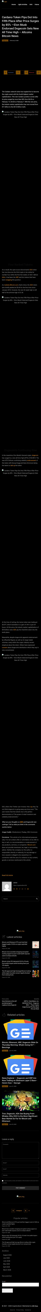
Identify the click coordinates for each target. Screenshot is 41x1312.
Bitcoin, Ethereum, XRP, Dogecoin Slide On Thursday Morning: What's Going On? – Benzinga (20, 1045)
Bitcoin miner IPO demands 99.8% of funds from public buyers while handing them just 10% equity (15, 963)
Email (4, 1281)
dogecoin (35, 455)
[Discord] (17, 888)
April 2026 (6, 1267)
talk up (12, 465)
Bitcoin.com (31, 845)
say (31, 807)
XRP (17, 277)
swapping (9, 280)
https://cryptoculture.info (20, 885)
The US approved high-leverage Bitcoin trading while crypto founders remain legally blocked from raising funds (16, 973)
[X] (25, 888)
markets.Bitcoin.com (11, 285)
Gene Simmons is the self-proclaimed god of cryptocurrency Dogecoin (9, 1003)
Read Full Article (7, 875)
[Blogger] (14, 888)
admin (15, 883)
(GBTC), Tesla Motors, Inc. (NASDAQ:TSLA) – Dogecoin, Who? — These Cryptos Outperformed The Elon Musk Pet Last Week (30, 1005)
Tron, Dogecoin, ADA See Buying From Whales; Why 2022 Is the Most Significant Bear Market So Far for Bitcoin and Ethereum (19, 1117)
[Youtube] (28, 888)
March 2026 (7, 1270)
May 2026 (6, 1264)
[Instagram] (22, 888)
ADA (30, 270)
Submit (7, 1290)
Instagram (19, 1210)
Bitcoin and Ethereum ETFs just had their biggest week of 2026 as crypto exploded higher (14, 944)
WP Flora (35, 1306)
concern (4, 647)
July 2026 (6, 1258)
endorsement (31, 460)
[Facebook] (19, 888)
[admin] (7, 886)
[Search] (37, 899)
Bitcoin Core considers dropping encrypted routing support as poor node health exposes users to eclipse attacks (16, 954)
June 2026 (6, 1261)
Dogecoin (5, 40)
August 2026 (7, 1255)
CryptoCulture (16, 1306)
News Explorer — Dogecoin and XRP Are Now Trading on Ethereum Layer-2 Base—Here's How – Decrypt (19, 1080)
